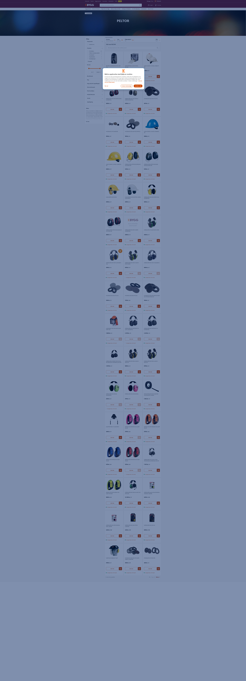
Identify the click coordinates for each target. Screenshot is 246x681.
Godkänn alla (138, 85)
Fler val (106, 85)
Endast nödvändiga (126, 85)
